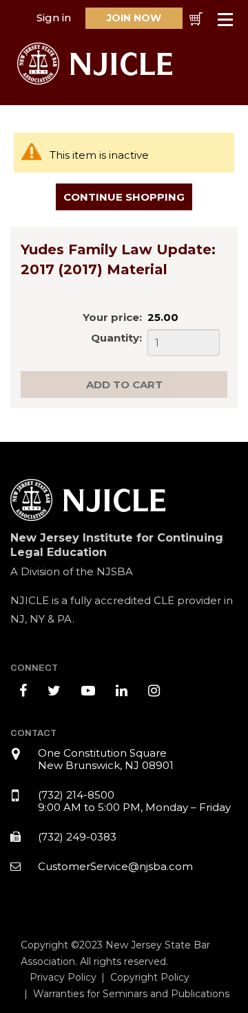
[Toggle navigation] (226, 20)
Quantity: (116, 337)
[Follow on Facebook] (23, 691)
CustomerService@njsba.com (115, 866)
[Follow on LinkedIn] (121, 691)
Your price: (112, 317)
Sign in (54, 17)
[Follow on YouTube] (88, 691)
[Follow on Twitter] (54, 691)
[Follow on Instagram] (154, 691)
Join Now (134, 18)
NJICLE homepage (97, 64)
